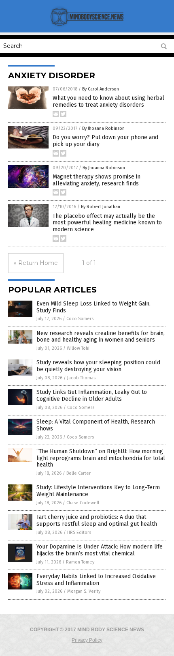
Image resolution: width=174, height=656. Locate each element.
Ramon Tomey (80, 562)
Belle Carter (78, 473)
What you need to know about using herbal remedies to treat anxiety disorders (108, 101)
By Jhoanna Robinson (103, 128)
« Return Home (36, 263)
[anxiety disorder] (87, 27)
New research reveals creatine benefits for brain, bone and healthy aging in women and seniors (100, 337)
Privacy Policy (87, 640)
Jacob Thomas (81, 378)
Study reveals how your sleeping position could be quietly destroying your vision (98, 366)
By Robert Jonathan (100, 206)
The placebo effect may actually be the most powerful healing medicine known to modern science (107, 223)
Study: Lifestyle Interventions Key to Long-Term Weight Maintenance (98, 491)
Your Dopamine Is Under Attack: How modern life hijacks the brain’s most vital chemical (99, 550)
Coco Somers (79, 318)
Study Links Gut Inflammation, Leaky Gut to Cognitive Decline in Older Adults (91, 395)
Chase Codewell (82, 502)
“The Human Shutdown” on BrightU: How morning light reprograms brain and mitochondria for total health (100, 458)
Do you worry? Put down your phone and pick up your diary (105, 141)
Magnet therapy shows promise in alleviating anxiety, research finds (96, 180)
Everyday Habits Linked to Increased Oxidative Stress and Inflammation (96, 580)
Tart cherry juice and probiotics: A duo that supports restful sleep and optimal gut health (96, 520)
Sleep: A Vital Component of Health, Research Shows (95, 425)
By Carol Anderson (100, 89)
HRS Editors (79, 532)
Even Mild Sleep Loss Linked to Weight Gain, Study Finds (93, 307)
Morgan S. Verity (83, 591)
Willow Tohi (78, 348)
